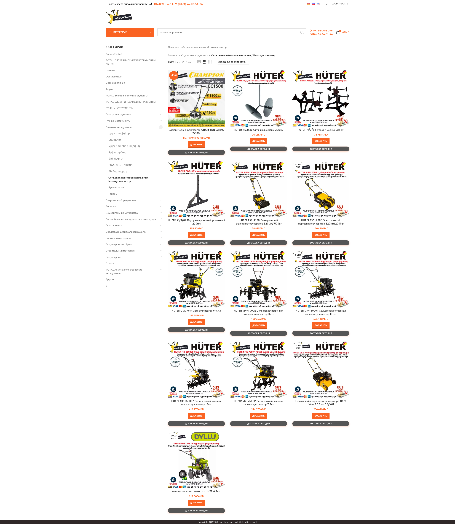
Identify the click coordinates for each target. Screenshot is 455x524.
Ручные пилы (116, 187)
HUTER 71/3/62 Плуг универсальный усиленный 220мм (196, 222)
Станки (110, 263)
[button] (196, 144)
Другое (110, 279)
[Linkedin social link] (342, 16)
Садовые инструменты (119, 127)
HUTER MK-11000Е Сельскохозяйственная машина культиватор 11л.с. (258, 312)
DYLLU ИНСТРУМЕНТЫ (119, 108)
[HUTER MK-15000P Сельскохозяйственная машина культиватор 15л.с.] (196, 369)
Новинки (111, 70)
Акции (109, 89)
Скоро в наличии (115, 82)
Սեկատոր (115, 139)
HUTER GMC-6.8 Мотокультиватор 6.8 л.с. (196, 310)
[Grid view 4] (210, 62)
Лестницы (111, 206)
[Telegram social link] (347, 16)
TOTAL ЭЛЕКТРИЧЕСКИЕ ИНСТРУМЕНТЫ (131, 101)
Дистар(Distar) (114, 53)
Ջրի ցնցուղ (115, 158)
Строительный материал (120, 250)
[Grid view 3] (204, 62)
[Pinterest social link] (338, 16)
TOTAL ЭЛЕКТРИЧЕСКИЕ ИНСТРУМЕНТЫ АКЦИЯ (131, 62)
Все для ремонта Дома (119, 244)
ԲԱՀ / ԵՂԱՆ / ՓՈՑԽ (120, 164)
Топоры (112, 193)
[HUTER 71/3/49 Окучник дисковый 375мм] (258, 98)
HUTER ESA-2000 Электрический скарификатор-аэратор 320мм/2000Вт (321, 222)
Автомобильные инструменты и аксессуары (131, 218)
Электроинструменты (118, 114)
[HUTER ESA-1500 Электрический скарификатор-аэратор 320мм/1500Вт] (258, 188)
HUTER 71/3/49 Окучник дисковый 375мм (258, 130)
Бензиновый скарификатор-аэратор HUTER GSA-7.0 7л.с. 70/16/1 (320, 402)
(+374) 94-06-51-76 (164, 4)
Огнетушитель (114, 225)
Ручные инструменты (118, 120)
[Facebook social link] (329, 16)
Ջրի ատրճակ (117, 152)
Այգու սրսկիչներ (119, 133)
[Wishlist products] (327, 3)
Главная (173, 55)
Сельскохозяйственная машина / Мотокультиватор (128, 179)
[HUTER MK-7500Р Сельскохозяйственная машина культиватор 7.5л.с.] (258, 369)
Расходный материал (118, 237)
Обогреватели (114, 76)
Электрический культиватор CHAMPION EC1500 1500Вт (196, 131)
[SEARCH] (302, 32)
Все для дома (113, 256)
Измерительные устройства (122, 212)
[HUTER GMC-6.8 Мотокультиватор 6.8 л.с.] (196, 279)
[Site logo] (119, 16)
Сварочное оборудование (121, 200)
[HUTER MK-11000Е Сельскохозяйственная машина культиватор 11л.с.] (258, 279)
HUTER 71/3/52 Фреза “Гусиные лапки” (321, 130)
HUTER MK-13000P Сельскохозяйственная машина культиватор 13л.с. (321, 312)
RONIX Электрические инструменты (127, 95)
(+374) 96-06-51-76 (190, 4)
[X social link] (333, 16)
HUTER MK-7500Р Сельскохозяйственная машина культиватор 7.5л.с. (258, 402)
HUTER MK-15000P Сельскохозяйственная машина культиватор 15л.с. (196, 402)
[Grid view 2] (199, 62)
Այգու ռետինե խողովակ (124, 145)
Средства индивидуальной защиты (126, 231)
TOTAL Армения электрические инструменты (124, 271)
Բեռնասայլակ (117, 171)
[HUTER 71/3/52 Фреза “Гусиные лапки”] (320, 98)
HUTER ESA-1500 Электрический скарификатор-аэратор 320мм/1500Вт (259, 222)
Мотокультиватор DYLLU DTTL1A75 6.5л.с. (196, 491)
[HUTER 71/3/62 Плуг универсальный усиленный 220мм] (196, 188)
